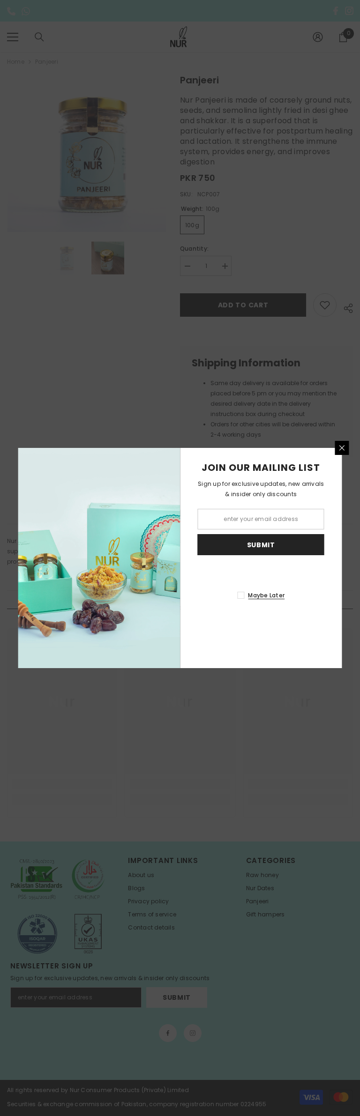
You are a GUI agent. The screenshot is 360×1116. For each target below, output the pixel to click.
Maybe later (266, 595)
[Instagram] (271, 573)
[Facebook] (251, 573)
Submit (261, 545)
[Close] (342, 448)
